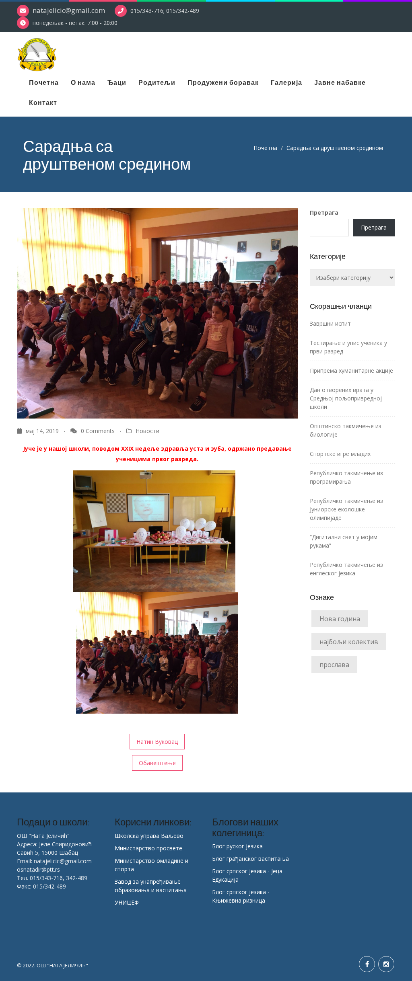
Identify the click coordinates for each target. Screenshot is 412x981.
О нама (83, 82)
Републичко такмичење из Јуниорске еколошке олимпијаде (346, 509)
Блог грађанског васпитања (250, 858)
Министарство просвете (148, 848)
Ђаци (116, 82)
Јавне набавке (340, 82)
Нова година (339, 618)
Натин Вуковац (157, 741)
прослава (334, 664)
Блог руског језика (237, 846)
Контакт (43, 103)
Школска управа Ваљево (149, 835)
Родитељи (156, 82)
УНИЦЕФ (127, 902)
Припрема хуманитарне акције (351, 370)
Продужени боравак (223, 82)
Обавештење (157, 763)
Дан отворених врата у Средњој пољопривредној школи (346, 398)
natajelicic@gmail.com (69, 10)
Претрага (324, 212)
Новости (147, 431)
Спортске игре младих (340, 454)
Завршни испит (330, 323)
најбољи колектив (348, 641)
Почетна (44, 82)
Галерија (286, 82)
